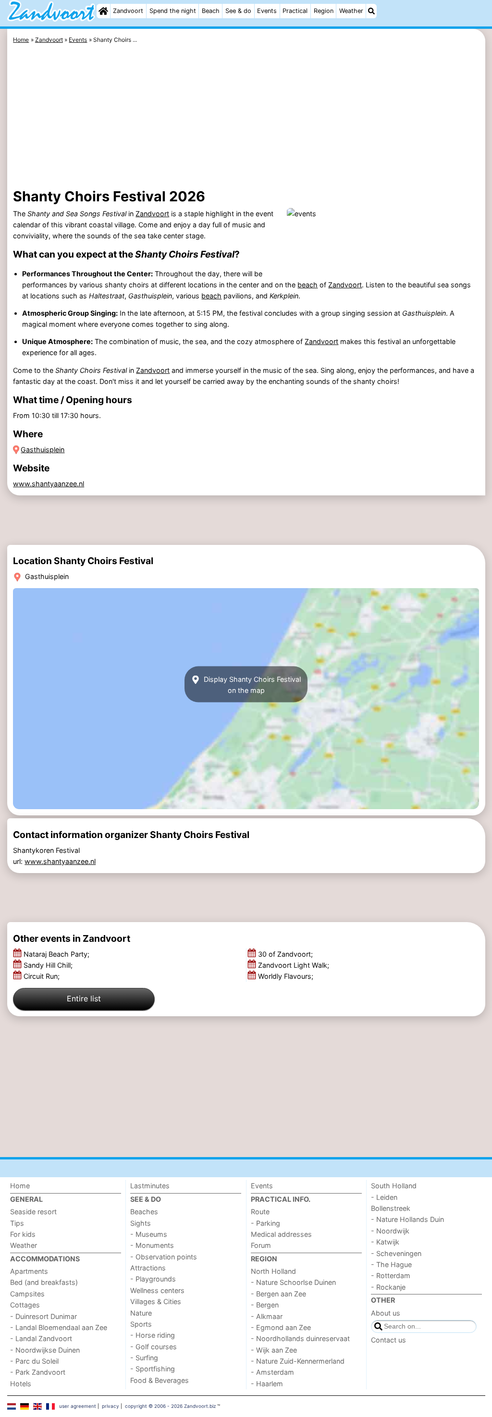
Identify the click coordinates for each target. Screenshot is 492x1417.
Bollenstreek (390, 1208)
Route (260, 1212)
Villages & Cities (155, 1301)
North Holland (273, 1271)
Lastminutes (150, 1186)
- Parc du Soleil (34, 1361)
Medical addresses (281, 1234)
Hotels (20, 1384)
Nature (141, 1313)
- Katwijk (385, 1242)
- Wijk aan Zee (274, 1350)
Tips (17, 1223)
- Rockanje (388, 1287)
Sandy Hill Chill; (49, 965)
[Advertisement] (246, 117)
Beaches (144, 1212)
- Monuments (152, 1245)
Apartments (29, 1271)
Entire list (84, 998)
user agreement (77, 1406)
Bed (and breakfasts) (44, 1282)
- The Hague (391, 1264)
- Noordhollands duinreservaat (300, 1338)
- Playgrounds (153, 1279)
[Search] (371, 11)
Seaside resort (33, 1212)
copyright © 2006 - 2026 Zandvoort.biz (170, 1406)
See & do (238, 10)
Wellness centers (157, 1290)
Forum (261, 1245)
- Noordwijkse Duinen (45, 1350)
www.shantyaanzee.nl (48, 484)
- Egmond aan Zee (281, 1327)
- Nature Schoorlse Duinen (293, 1282)
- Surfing (144, 1358)
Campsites (27, 1294)
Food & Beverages (159, 1380)
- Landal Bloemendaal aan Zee (58, 1327)
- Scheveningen (396, 1253)
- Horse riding (152, 1335)
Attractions (148, 1268)
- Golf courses (153, 1347)
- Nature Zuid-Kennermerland (297, 1361)
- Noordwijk (390, 1231)
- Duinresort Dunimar (43, 1316)
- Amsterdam (272, 1372)
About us (385, 1313)
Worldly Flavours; (286, 976)
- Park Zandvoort (37, 1372)
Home (20, 1186)
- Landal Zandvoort (41, 1338)
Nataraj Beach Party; (57, 954)
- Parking (265, 1223)
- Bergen (265, 1305)
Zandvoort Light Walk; (294, 965)
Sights (140, 1223)
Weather (351, 10)
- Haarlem (267, 1384)
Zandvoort (128, 10)
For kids (23, 1234)
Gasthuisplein (42, 449)
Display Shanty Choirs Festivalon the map (251, 684)
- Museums (148, 1234)
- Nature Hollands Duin (407, 1219)
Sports (141, 1324)
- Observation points (163, 1257)
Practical (295, 10)
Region (323, 10)
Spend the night (172, 10)
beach (307, 285)
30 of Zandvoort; (286, 954)
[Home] (103, 11)
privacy (110, 1406)
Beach (211, 10)
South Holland (394, 1186)
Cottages (25, 1305)
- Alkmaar (267, 1316)
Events (267, 10)
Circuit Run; (43, 976)
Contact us (388, 1340)
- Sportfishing (152, 1369)
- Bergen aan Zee (278, 1294)
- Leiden (384, 1197)
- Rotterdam (390, 1275)
